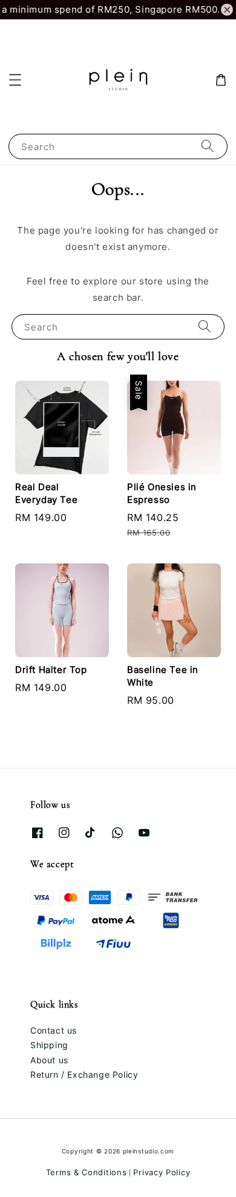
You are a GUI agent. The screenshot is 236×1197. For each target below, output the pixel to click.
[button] (15, 80)
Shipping (49, 1045)
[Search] (207, 146)
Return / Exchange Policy (84, 1074)
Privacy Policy (161, 1172)
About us (49, 1060)
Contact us (53, 1030)
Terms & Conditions (86, 1172)
